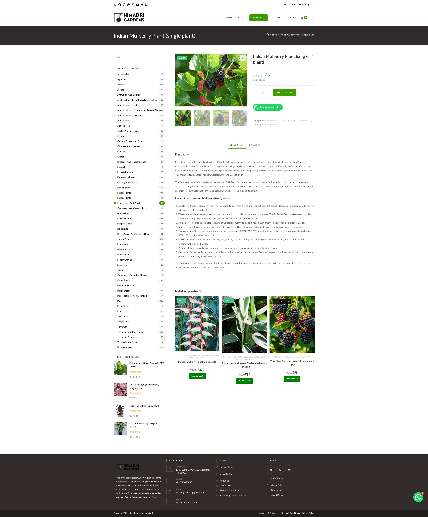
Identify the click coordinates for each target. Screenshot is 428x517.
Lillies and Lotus (125, 249)
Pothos (120, 311)
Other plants (270, 124)
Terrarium (122, 326)
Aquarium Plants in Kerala (129, 115)
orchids (121, 270)
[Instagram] (133, 4)
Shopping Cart (306, 4)
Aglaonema (122, 79)
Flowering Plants (190, 355)
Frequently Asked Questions (234, 495)
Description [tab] (237, 145)
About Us (224, 480)
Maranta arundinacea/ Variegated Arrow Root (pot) (244, 365)
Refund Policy (276, 495)
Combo (121, 151)
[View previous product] (306, 56)
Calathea (234, 357)
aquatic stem (123, 125)
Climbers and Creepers (128, 146)
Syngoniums (123, 321)
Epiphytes (122, 167)
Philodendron (124, 290)
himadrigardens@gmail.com (190, 492)
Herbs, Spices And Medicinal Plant (133, 234)
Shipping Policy (277, 490)
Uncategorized (124, 347)
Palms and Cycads (126, 285)
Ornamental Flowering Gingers (132, 275)
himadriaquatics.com (186, 502)
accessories (123, 74)
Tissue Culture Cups (127, 342)
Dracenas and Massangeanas (131, 162)
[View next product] (312, 56)
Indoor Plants (124, 239)
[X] (115, 4)
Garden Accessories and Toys (132, 208)
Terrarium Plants (125, 337)
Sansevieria (122, 316)
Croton (120, 156)
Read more (292, 378)
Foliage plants (243, 357)
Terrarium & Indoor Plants (130, 332)
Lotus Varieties (124, 259)
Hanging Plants (124, 223)
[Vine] (142, 4)
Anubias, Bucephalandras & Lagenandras (137, 100)
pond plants (123, 306)
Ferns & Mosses (125, 172)
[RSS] (146, 4)
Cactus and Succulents (128, 131)
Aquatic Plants (124, 120)
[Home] (267, 34)
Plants (201, 357)
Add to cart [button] (197, 376)
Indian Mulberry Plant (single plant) (297, 34)
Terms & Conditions (229, 490)
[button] (243, 58)
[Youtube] (137, 4)
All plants (270, 120)
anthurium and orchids (128, 94)
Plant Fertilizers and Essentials (132, 295)
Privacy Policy (277, 485)
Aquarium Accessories (128, 105)
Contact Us (225, 485)
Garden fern (123, 213)
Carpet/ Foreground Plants (130, 141)
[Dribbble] (128, 4)
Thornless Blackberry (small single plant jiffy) (292, 363)
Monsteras (122, 265)
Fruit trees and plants (286, 120)
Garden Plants (304, 120)
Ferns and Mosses (126, 177)
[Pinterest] (124, 4)
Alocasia (121, 89)
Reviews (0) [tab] (254, 145)
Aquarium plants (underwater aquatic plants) (139, 110)
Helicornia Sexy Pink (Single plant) (197, 361)
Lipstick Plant (123, 254)
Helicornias (214, 355)
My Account (290, 4)
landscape (258, 124)
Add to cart (285, 92)
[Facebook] (119, 4)
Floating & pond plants (128, 182)
